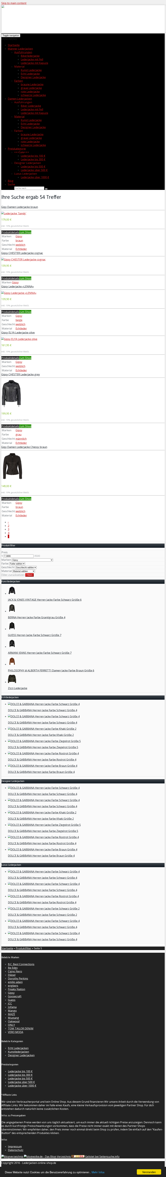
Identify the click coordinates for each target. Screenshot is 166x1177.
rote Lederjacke (30, 91)
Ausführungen (23, 52)
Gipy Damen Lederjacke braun (19, 207)
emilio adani (15, 982)
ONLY (11, 1025)
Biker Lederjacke (31, 106)
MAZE (11, 1014)
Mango (12, 1010)
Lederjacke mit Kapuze (34, 63)
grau (18, 434)
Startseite (14, 45)
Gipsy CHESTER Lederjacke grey (20, 374)
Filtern (29, 575)
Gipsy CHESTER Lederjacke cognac (22, 253)
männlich (21, 438)
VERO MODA (15, 1032)
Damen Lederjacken (20, 98)
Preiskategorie (17, 148)
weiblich (20, 245)
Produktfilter (23, 948)
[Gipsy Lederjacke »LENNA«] (18, 293)
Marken (6, 560)
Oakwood (13, 1021)
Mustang (13, 1018)
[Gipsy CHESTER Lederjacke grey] (11, 407)
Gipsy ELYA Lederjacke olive (18, 332)
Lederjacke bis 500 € (33, 166)
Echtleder (21, 249)
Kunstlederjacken (18, 1051)
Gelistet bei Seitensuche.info (102, 1156)
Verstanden (149, 1172)
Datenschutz (15, 1150)
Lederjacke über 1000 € (35, 177)
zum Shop (25, 232)
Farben (18, 81)
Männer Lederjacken (20, 48)
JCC (10, 1003)
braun (19, 240)
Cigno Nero (15, 971)
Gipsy (19, 236)
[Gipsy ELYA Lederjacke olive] (19, 339)
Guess (11, 1000)
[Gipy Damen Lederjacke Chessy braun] (12, 480)
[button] (9, 39)
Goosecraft (14, 996)
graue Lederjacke (31, 88)
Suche (11, 184)
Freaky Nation (16, 989)
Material (19, 116)
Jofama (12, 1007)
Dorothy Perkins (18, 978)
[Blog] (12, 1156)
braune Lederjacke (32, 84)
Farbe (4, 563)
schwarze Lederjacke (33, 95)
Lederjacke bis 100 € (33, 156)
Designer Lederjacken (21, 1055)
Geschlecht (8, 567)
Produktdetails (10, 232)
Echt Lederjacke (30, 73)
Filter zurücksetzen (13, 574)
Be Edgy (13, 968)
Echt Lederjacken (18, 1048)
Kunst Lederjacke (31, 70)
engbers (13, 985)
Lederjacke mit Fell (32, 59)
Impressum (15, 1146)
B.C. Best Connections (21, 964)
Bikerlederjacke (30, 56)
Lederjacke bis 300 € (33, 159)
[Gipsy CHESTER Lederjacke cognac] (23, 259)
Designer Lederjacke (33, 77)
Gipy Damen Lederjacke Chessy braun (24, 447)
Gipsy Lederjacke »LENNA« (17, 286)
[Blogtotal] (77, 1156)
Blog (10, 181)
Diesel (11, 975)
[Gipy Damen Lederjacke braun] (13, 213)
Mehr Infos (98, 1172)
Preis (4, 552)
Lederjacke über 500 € (34, 170)
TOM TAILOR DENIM (20, 1028)
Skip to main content (13, 3)
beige (19, 320)
